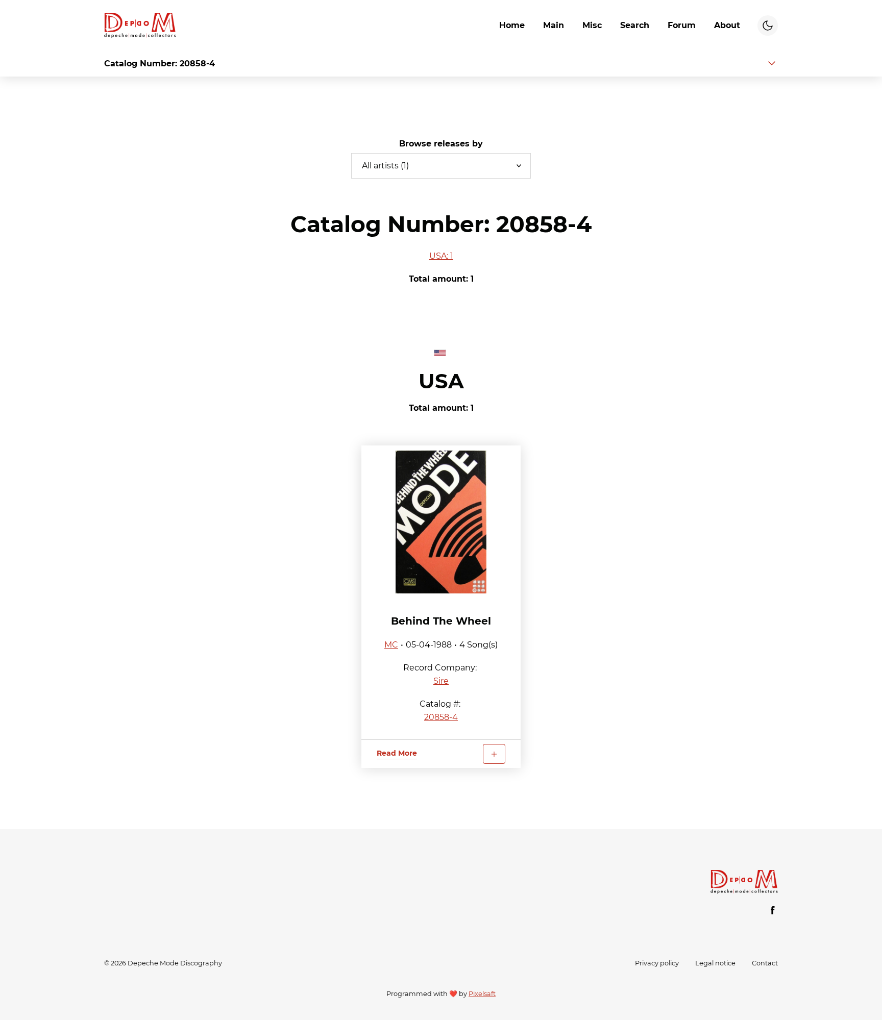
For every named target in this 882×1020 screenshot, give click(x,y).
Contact (765, 963)
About (727, 25)
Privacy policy (657, 963)
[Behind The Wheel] (441, 522)
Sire (441, 681)
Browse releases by (441, 143)
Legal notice (715, 963)
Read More (397, 753)
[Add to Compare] (494, 754)
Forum (682, 25)
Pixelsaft (482, 994)
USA (441, 380)
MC (391, 645)
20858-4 (441, 717)
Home (512, 25)
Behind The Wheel (441, 621)
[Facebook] (773, 910)
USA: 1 (441, 256)
